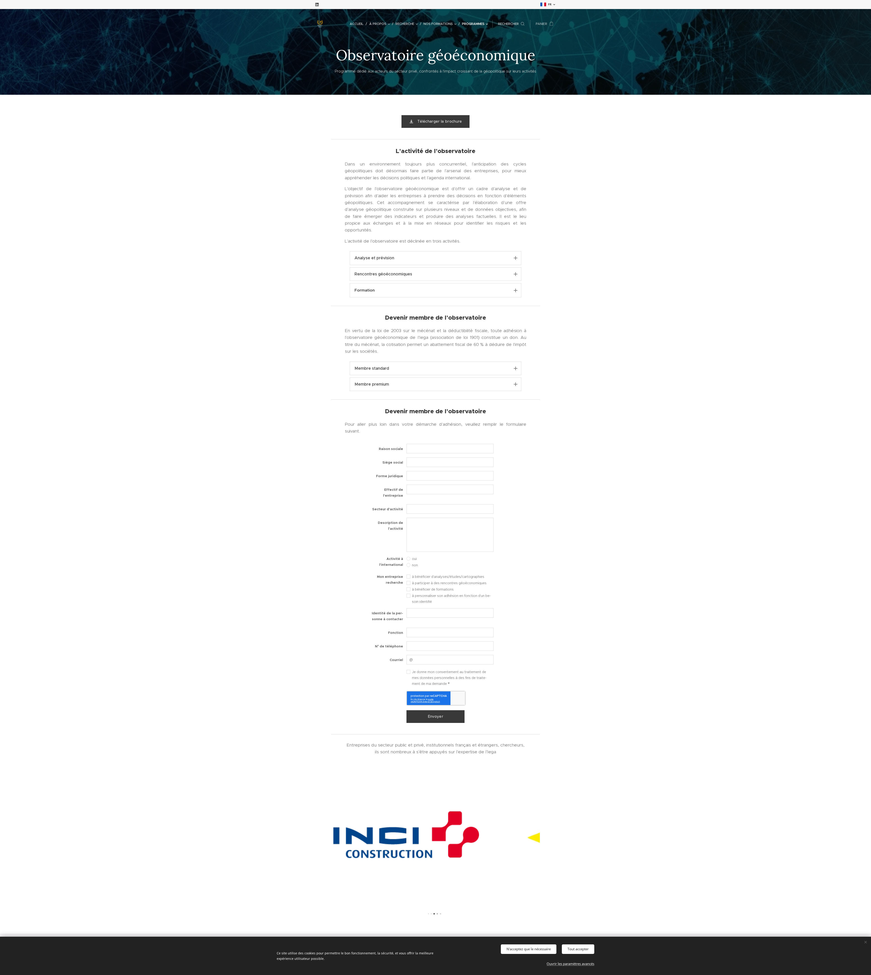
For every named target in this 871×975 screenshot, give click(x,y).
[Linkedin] (317, 4)
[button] (511, 23)
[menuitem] (358, 23)
